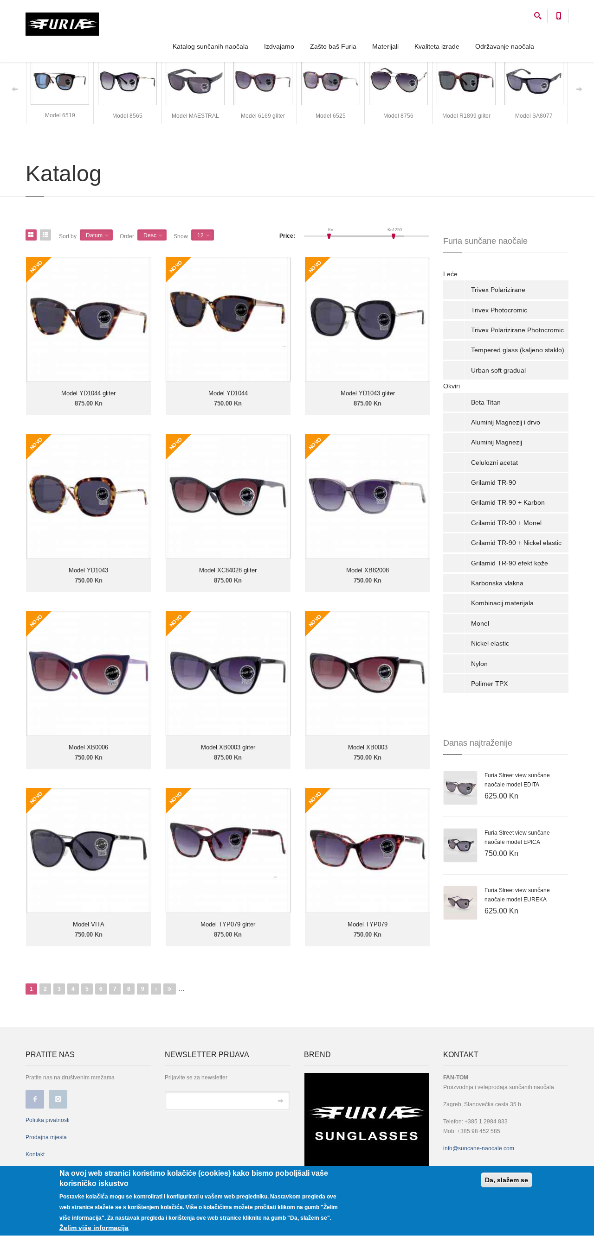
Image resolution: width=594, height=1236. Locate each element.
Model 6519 (60, 115)
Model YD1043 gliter (368, 393)
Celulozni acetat (494, 462)
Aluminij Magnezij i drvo (505, 422)
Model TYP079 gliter (227, 924)
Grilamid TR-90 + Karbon (508, 502)
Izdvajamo (279, 46)
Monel (480, 623)
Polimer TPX (489, 683)
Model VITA (88, 924)
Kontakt (35, 1154)
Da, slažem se (506, 1180)
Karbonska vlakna (497, 583)
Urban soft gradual (498, 370)
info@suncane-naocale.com (478, 1148)
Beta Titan (486, 402)
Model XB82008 (367, 570)
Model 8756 (398, 116)
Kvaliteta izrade (436, 46)
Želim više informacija (94, 1227)
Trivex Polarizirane (498, 289)
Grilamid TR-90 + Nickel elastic (516, 542)
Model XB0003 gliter (228, 747)
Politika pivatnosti (48, 1120)
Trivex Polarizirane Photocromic (517, 330)
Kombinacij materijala (502, 603)
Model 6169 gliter (263, 116)
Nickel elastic (490, 643)
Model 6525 (331, 116)
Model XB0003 (367, 747)
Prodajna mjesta (46, 1137)
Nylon (479, 663)
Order (127, 236)
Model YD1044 (228, 393)
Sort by (68, 236)
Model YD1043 (88, 570)
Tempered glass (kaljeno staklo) (517, 350)
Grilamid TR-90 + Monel (506, 522)
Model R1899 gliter (466, 116)
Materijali (385, 46)
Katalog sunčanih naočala (210, 46)
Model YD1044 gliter (88, 393)
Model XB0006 (88, 747)
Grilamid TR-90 (493, 482)
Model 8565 (127, 116)
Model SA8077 (534, 116)
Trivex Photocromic (499, 310)
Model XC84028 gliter (228, 570)
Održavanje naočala (504, 46)
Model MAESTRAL (195, 116)
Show (181, 236)
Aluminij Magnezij (496, 442)
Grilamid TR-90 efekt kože (509, 563)
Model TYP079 (367, 924)
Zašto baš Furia (333, 46)
